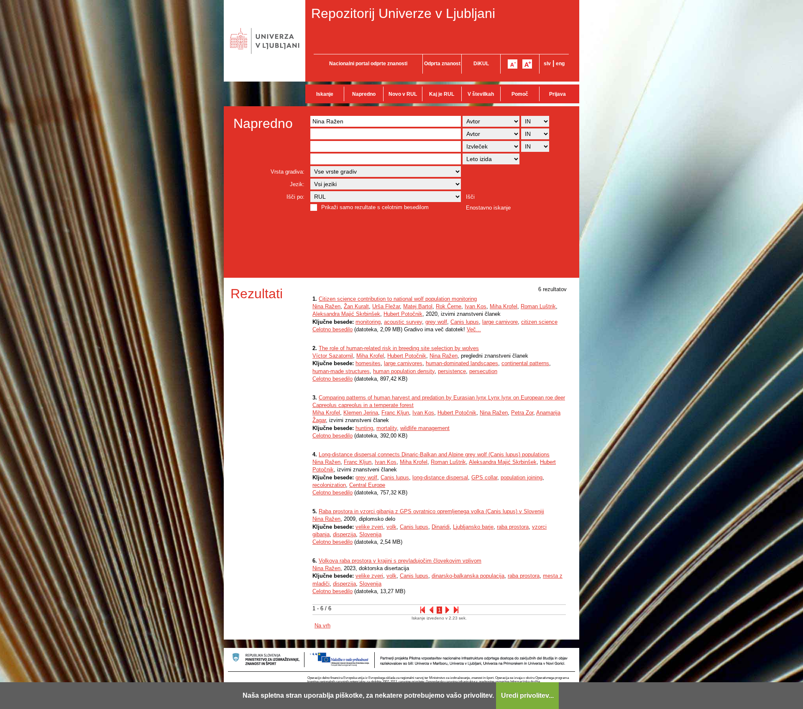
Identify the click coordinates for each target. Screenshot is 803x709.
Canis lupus (464, 322)
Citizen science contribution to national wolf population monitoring (398, 299)
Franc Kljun (395, 413)
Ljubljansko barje (473, 527)
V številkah (481, 94)
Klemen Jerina (360, 413)
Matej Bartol (417, 306)
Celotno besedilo (332, 329)
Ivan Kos (475, 306)
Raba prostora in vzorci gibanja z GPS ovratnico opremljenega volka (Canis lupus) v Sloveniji (431, 511)
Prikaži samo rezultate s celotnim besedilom (375, 207)
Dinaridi (441, 527)
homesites (368, 363)
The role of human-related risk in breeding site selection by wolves (399, 348)
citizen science (539, 322)
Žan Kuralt (356, 306)
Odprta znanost (442, 64)
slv (547, 64)
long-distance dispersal (440, 477)
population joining (521, 477)
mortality (386, 428)
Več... (474, 329)
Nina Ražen (326, 306)
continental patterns (525, 363)
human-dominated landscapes (462, 363)
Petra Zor (522, 413)
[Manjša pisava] (512, 64)
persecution (483, 371)
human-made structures (341, 371)
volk (391, 527)
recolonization (329, 485)
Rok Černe (448, 306)
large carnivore (500, 322)
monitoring (368, 322)
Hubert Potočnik (403, 314)
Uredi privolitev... (527, 695)
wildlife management (425, 428)
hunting (364, 428)
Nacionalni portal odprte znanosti (368, 64)
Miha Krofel (503, 306)
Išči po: (295, 197)
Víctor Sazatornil (332, 356)
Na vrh (322, 625)
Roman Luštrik (538, 306)
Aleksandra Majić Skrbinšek (346, 314)
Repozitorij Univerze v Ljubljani (403, 13)
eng (560, 64)
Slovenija (370, 534)
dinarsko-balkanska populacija (468, 576)
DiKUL (481, 64)
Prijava (557, 94)
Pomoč (519, 94)
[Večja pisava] (527, 64)
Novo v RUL (403, 94)
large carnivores (403, 363)
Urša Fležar (386, 306)
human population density (404, 371)
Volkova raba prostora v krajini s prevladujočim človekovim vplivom (400, 561)
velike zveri (369, 527)
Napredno (364, 94)
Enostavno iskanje (488, 208)
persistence (452, 371)
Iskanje (324, 94)
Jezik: (297, 184)
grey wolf (436, 322)
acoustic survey (403, 322)
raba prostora (513, 527)
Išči (470, 197)
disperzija (344, 534)
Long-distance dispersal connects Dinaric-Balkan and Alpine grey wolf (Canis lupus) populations (434, 454)
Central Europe (367, 485)
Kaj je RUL (441, 94)
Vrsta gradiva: (287, 172)
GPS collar (484, 477)
